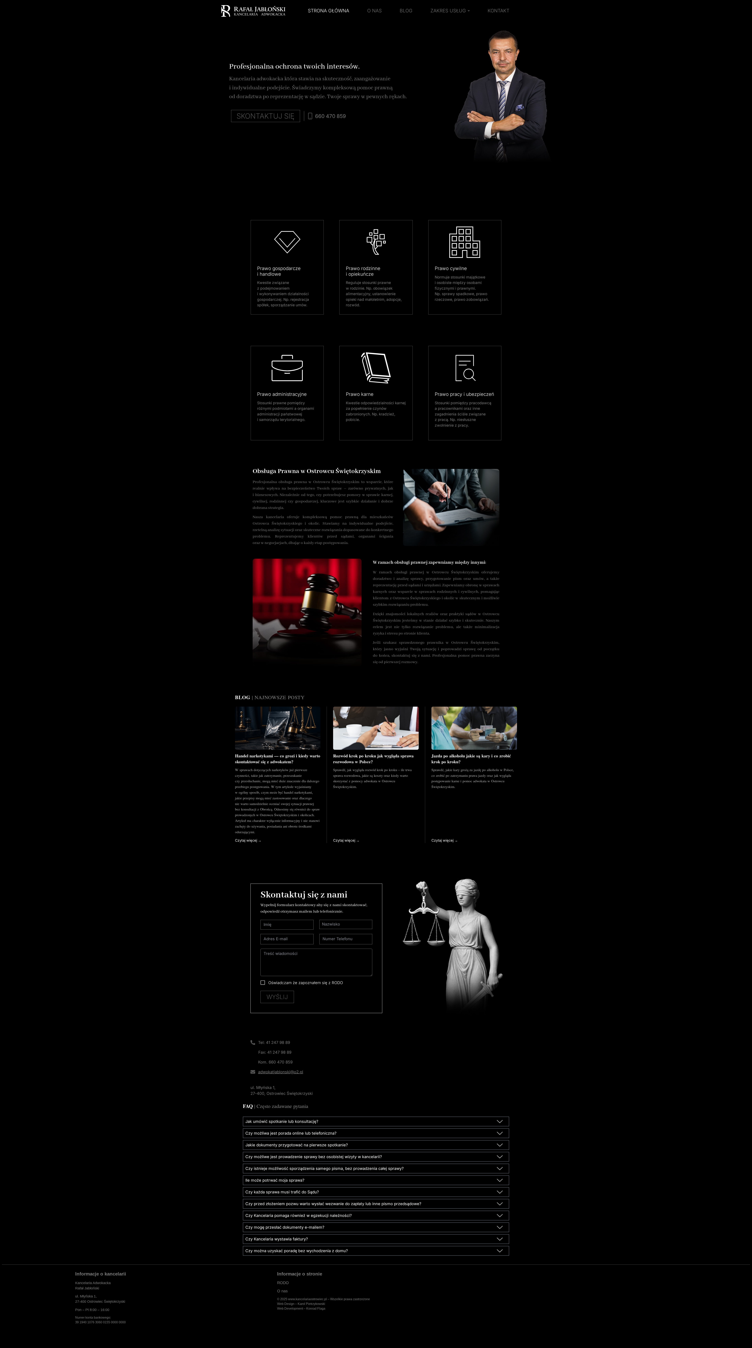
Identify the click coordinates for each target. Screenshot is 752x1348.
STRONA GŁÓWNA (328, 11)
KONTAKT (498, 11)
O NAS (374, 11)
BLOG (406, 11)
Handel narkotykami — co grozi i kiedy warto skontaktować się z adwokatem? (277, 758)
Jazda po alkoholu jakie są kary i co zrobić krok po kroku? (471, 758)
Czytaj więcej (246, 840)
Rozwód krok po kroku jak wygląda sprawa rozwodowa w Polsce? (373, 758)
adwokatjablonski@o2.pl (280, 1072)
